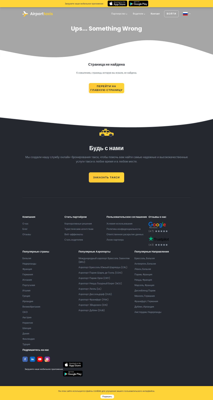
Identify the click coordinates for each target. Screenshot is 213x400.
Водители (138, 13)
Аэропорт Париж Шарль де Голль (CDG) (100, 272)
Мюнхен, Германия (144, 296)
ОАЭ (25, 312)
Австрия (26, 317)
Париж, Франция (143, 274)
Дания (25, 333)
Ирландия (27, 301)
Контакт (155, 13)
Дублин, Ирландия (144, 306)
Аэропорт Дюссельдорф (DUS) (95, 294)
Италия (26, 290)
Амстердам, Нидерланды (147, 312)
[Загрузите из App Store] (117, 3)
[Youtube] (39, 359)
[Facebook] (25, 359)
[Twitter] (32, 359)
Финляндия (28, 339)
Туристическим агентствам (78, 229)
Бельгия (26, 258)
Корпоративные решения (78, 223)
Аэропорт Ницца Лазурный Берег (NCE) (100, 283)
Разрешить (107, 396)
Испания (27, 280)
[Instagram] (47, 359)
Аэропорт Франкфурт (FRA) (94, 299)
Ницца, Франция (143, 280)
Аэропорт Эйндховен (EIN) (93, 305)
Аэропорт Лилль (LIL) (90, 289)
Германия (27, 274)
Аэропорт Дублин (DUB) (92, 310)
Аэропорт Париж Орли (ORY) (94, 278)
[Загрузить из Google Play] (138, 3)
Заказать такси (106, 177)
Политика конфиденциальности (123, 229)
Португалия (28, 285)
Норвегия (27, 323)
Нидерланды (29, 263)
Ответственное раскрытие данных (124, 234)
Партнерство (118, 13)
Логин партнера (115, 239)
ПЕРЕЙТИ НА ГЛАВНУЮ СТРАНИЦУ (106, 88)
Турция (26, 344)
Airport (41, 13)
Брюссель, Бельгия (144, 258)
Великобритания (31, 306)
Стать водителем (73, 239)
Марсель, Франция (144, 285)
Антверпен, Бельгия (145, 263)
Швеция (26, 328)
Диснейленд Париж (144, 290)
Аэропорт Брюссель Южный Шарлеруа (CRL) (103, 267)
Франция (27, 269)
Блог (25, 229)
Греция (26, 296)
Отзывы (26, 234)
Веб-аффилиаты (73, 234)
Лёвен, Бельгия (142, 269)
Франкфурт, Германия (146, 301)
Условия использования (119, 223)
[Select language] (187, 14)
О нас (25, 223)
